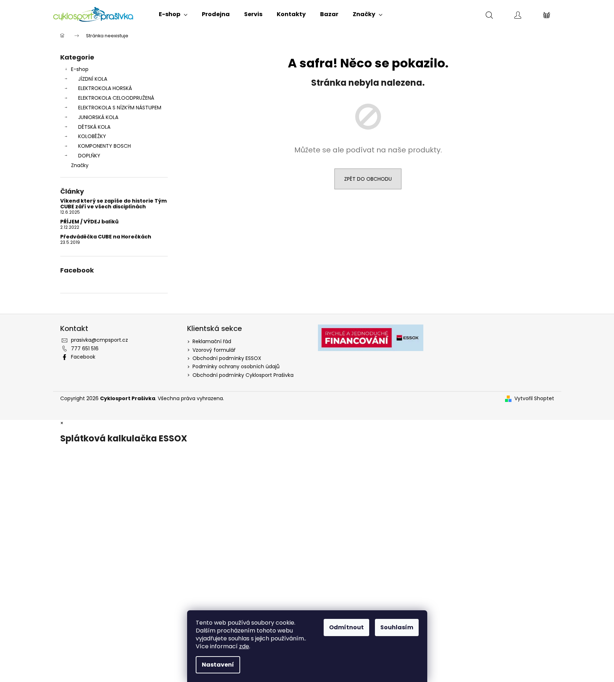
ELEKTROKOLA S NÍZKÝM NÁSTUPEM (119, 107)
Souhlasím (396, 627)
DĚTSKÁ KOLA (94, 127)
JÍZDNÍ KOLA (92, 78)
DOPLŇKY (89, 155)
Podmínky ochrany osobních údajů (236, 366)
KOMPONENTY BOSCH (104, 146)
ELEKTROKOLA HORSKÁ (105, 88)
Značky (80, 165)
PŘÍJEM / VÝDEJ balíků (89, 221)
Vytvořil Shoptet (534, 398)
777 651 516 (85, 348)
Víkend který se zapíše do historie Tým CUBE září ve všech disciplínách (113, 203)
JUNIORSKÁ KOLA (98, 117)
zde (244, 646)
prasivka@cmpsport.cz (99, 340)
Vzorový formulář (213, 350)
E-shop (80, 69)
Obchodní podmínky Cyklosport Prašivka (243, 375)
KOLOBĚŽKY (92, 136)
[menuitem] (173, 14)
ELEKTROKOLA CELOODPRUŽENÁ (116, 97)
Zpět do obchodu (368, 179)
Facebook (83, 356)
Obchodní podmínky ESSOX (226, 358)
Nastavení (218, 664)
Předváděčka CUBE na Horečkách (105, 237)
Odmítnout (346, 627)
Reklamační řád (211, 341)
